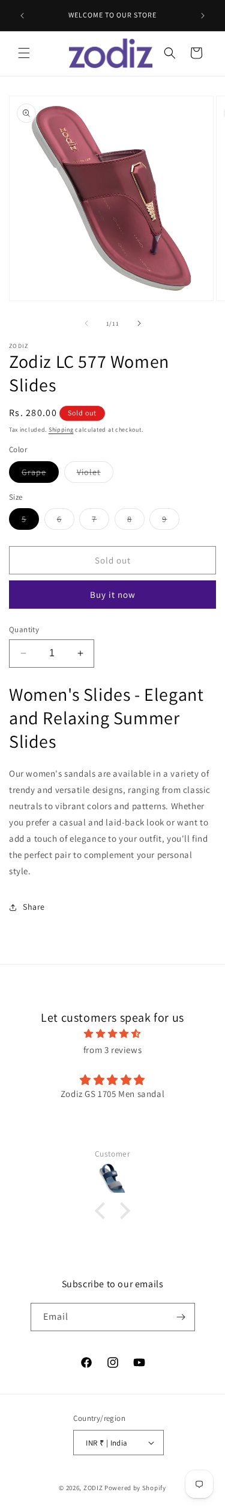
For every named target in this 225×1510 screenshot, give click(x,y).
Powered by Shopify (135, 1488)
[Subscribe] (181, 1317)
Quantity (24, 629)
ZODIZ (93, 1488)
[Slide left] (86, 323)
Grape (40, 474)
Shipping (61, 429)
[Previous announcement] (22, 15)
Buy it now (113, 594)
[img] (112, 1033)
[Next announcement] (203, 15)
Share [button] (34, 906)
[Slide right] (139, 323)
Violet (95, 474)
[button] (24, 53)
